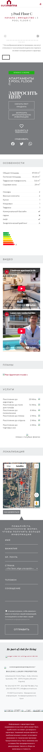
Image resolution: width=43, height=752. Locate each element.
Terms (37, 507)
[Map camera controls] (36, 495)
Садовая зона (10, 185)
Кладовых (8, 204)
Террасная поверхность (14, 181)
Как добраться (11, 512)
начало (10, 18)
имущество (26, 18)
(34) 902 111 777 (14, 686)
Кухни (6, 200)
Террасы (7, 208)
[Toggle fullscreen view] (36, 466)
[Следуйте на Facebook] (13, 703)
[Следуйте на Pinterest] (23, 703)
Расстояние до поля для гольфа (13, 406)
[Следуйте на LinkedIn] (29, 703)
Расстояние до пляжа (13, 416)
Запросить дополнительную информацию (21, 115)
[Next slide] (37, 36)
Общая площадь (11, 173)
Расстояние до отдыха (14, 420)
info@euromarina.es (29, 689)
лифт (5, 219)
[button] (6, 57)
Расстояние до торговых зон (10, 426)
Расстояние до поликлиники (10, 411)
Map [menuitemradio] (9, 466)
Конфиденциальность (27, 696)
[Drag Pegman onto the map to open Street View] (36, 503)
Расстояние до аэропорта (10, 400)
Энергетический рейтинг (15, 223)
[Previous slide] (5, 36)
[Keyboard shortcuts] (14, 507)
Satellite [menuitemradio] (20, 466)
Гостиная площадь (12, 177)
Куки (21, 698)
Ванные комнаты (11, 196)
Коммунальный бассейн (15, 211)
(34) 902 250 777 (12, 689)
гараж (6, 215)
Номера (7, 192)
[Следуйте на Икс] (16, 703)
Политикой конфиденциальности (17, 619)
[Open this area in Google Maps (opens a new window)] (7, 506)
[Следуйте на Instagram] (20, 703)
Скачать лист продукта (21, 105)
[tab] (5, 40)
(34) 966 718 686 (27, 686)
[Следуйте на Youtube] (26, 703)
